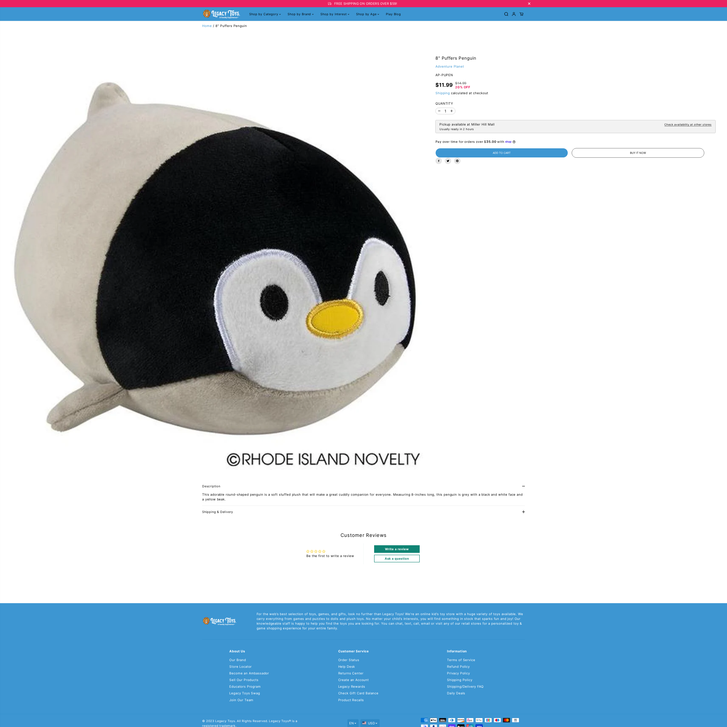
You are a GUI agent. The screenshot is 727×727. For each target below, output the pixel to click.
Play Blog (393, 14)
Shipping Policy (459, 680)
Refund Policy (458, 667)
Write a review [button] (397, 549)
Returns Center (351, 673)
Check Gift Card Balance (358, 693)
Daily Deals (456, 693)
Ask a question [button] (397, 558)
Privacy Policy (458, 673)
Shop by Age (367, 14)
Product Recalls (351, 700)
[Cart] (521, 14)
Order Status (348, 660)
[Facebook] (438, 161)
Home (207, 26)
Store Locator (240, 667)
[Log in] (513, 14)
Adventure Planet (449, 66)
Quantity (444, 103)
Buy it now (638, 152)
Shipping (442, 93)
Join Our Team (241, 700)
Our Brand (237, 660)
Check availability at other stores (688, 124)
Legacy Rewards (351, 686)
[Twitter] (448, 161)
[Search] (506, 14)
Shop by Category (264, 14)
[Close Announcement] (529, 3)
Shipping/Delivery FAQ (465, 686)
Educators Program (245, 686)
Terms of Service (461, 660)
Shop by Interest (334, 14)
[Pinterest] (457, 161)
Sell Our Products (243, 680)
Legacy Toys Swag (244, 693)
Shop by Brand (300, 14)
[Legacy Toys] (221, 14)
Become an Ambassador (249, 673)
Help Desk (346, 667)
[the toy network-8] (212, 258)
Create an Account (353, 680)
